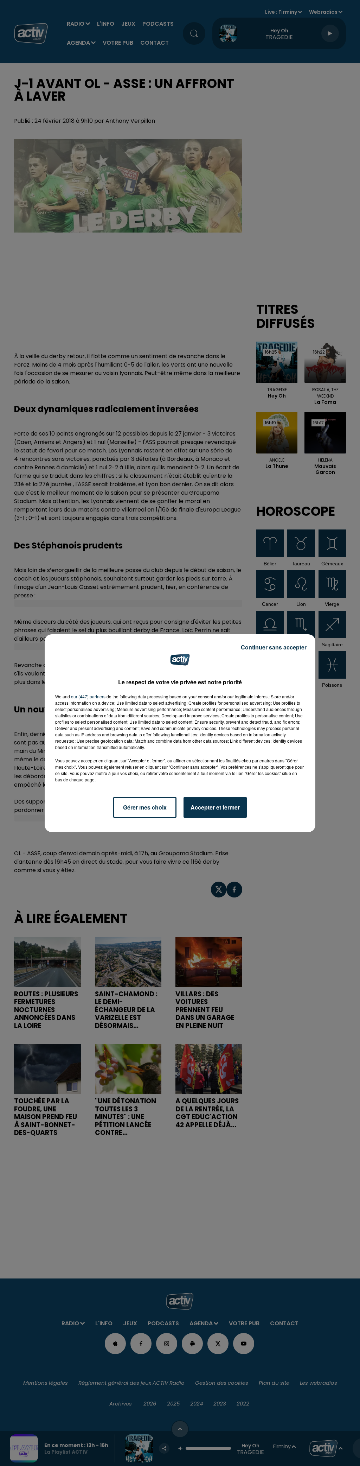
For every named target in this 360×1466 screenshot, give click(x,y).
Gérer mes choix (145, 807)
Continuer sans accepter (274, 647)
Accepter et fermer (215, 807)
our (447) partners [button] (88, 696)
